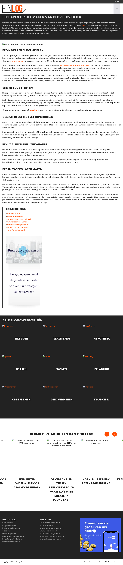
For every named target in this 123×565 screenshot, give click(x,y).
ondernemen (17, 61)
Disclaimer (109, 562)
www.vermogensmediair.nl (19, 219)
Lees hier (34, 110)
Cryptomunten (9, 525)
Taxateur (6, 531)
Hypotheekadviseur (11, 541)
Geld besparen (9, 533)
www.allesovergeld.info (17, 224)
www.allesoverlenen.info (18, 222)
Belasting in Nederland (12, 539)
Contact (116, 2)
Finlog (84, 25)
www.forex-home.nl (16, 230)
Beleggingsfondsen (11, 528)
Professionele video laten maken (74, 65)
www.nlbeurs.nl (13, 213)
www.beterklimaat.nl (16, 216)
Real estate (7, 522)
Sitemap (116, 562)
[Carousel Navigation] (111, 434)
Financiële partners (91, 562)
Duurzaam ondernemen (13, 536)
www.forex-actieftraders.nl (19, 227)
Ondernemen (13, 33)
